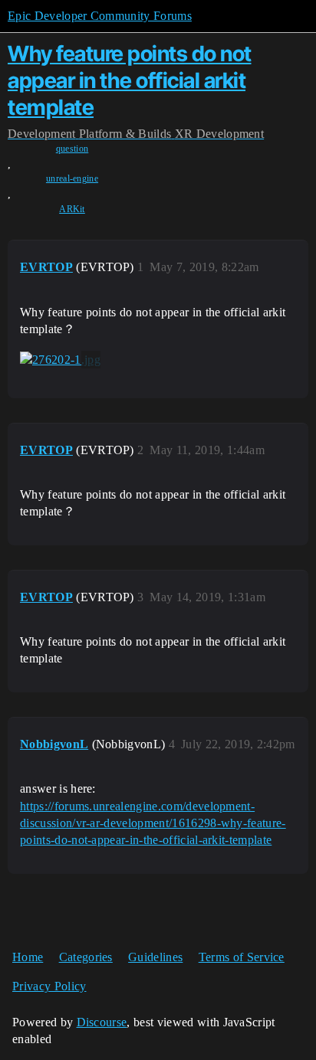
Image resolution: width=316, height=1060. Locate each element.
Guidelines (155, 956)
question (72, 148)
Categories (86, 956)
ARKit (72, 209)
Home (27, 956)
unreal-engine (72, 178)
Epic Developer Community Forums (100, 15)
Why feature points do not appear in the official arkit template (130, 80)
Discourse (102, 1022)
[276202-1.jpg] (60, 360)
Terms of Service (242, 956)
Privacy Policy (49, 986)
